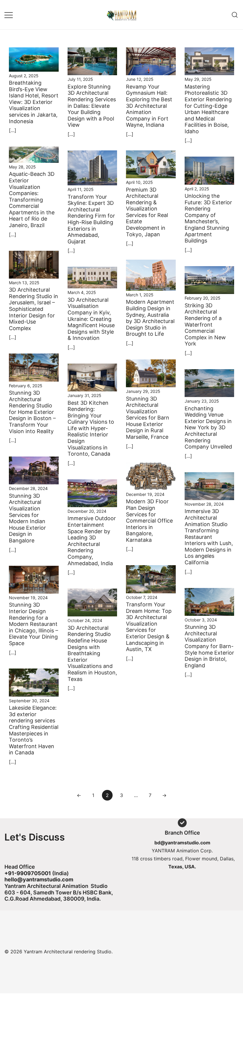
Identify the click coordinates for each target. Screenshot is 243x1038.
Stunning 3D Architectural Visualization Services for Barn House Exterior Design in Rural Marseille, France (147, 418)
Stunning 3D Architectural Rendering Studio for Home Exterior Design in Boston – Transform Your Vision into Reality (32, 412)
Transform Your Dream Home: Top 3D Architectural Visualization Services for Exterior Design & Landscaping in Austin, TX (149, 626)
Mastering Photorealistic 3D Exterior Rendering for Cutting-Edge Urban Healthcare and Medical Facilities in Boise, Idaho (208, 108)
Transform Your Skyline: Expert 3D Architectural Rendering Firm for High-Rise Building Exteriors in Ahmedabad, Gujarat (91, 219)
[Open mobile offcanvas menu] (8, 15)
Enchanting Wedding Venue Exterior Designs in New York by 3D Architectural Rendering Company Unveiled (208, 427)
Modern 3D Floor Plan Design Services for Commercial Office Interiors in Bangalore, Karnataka (149, 520)
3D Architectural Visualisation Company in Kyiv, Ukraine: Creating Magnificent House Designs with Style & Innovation (91, 319)
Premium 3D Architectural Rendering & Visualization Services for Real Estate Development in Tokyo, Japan (147, 212)
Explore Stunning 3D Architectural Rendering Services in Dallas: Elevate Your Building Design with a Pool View (92, 105)
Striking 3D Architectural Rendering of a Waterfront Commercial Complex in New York (205, 324)
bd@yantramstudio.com (182, 843)
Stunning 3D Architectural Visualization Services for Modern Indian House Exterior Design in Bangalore (27, 518)
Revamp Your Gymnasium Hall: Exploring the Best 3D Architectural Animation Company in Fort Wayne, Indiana (149, 105)
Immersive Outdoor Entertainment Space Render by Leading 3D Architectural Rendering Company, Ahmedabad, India (92, 540)
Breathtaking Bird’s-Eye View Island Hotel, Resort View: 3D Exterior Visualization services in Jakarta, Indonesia (33, 102)
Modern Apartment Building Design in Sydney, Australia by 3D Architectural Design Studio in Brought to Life (150, 318)
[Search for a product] (235, 15)
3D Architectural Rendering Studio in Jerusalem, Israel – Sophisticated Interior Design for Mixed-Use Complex (33, 309)
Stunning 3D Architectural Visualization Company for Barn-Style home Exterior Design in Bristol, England (209, 646)
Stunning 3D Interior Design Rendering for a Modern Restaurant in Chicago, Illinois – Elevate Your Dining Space (33, 624)
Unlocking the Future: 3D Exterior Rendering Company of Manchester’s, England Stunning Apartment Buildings (208, 218)
